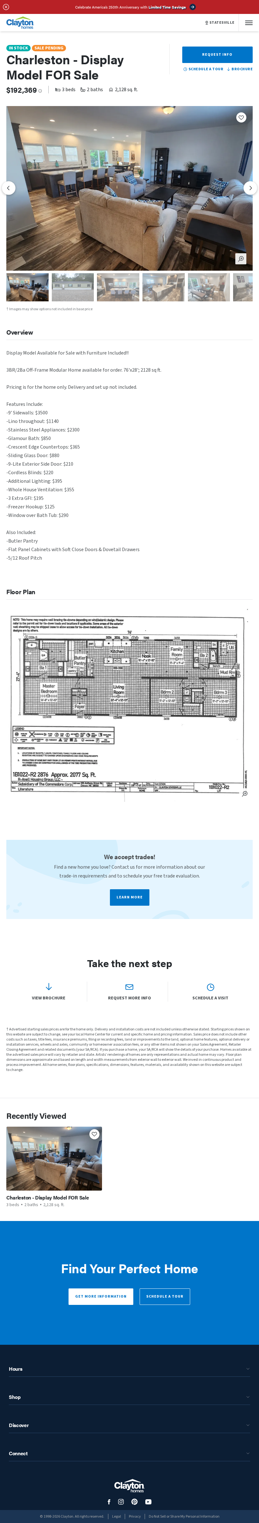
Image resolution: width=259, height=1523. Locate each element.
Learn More (130, 897)
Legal (116, 1516)
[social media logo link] (109, 1502)
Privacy (135, 1516)
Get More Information (101, 1296)
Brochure (242, 69)
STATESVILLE (222, 23)
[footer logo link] (129, 1486)
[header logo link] (20, 22)
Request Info (217, 54)
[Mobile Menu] (249, 22)
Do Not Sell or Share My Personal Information (184, 1516)
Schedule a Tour (165, 1296)
